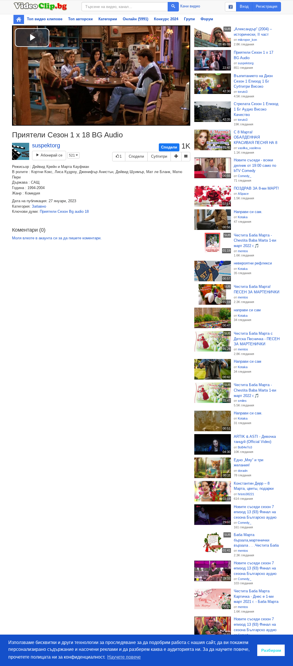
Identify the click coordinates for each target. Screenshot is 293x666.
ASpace (243, 193)
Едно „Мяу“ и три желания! (248, 463)
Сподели (169, 147)
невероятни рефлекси (253, 263)
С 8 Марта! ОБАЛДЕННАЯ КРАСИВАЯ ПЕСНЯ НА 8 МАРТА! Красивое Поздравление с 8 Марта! (256, 137)
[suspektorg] (20, 151)
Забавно (39, 206)
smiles (242, 400)
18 (87, 211)
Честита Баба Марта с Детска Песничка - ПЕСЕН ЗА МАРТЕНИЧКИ (257, 338)
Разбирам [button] (271, 650)
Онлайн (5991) (135, 19)
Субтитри (159, 156)
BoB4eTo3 (245, 447)
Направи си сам (247, 361)
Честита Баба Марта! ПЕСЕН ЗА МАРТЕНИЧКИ (256, 289)
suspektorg (46, 145)
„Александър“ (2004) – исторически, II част (253, 32)
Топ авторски (80, 19)
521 (72, 155)
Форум (207, 19)
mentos (243, 251)
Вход (244, 6)
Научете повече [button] (124, 657)
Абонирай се (50, 155)
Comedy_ (244, 176)
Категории (107, 19)
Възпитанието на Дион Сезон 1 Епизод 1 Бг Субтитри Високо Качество (253, 81)
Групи (189, 19)
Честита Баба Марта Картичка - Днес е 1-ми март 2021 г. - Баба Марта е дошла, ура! (256, 596)
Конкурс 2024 (166, 19)
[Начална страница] (18, 19)
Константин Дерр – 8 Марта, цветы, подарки (254, 486)
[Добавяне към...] (176, 156)
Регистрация (266, 6)
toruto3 (243, 91)
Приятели (48, 211)
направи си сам (247, 310)
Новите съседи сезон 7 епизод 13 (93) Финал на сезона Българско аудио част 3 (255, 568)
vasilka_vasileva (249, 148)
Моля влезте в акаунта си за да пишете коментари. (57, 238)
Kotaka (243, 217)
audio (79, 211)
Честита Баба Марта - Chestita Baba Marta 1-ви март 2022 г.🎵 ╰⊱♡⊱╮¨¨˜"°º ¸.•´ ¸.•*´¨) (255, 240)
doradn (243, 470)
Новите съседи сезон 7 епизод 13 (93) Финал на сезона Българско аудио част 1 (255, 512)
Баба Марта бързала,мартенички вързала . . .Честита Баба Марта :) (256, 540)
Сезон (63, 211)
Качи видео (190, 6)
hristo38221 (246, 494)
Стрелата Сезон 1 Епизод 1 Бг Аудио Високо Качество (256, 109)
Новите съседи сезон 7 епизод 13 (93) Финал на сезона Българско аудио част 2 (255, 624)
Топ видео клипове (44, 19)
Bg (71, 211)
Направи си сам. (248, 212)
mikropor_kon (247, 39)
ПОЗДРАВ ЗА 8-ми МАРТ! (256, 188)
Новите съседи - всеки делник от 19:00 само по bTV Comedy (255, 165)
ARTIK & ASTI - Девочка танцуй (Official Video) (255, 439)
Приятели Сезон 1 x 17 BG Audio (253, 55)
